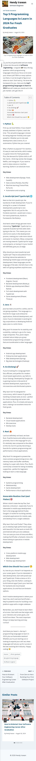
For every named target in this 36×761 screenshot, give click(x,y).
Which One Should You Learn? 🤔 (18, 117)
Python (8, 124)
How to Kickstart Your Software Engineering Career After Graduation (9, 676)
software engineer (9, 662)
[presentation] (18, 710)
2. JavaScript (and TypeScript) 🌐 (18, 103)
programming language (11, 658)
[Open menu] (32, 3)
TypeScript (24, 196)
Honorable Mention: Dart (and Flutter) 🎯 (17, 113)
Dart (23, 496)
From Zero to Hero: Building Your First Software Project (27, 675)
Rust (7, 431)
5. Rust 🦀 (10, 110)
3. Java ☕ (10, 105)
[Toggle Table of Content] (29, 97)
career (6, 654)
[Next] (30, 720)
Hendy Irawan (9, 32)
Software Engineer (9, 10)
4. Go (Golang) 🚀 (13, 108)
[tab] (14, 742)
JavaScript (9, 196)
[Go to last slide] (5, 720)
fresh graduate (15, 654)
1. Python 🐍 (11, 100)
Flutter (6, 499)
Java (7, 304)
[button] (2, 65)
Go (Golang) (10, 367)
